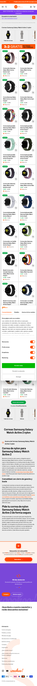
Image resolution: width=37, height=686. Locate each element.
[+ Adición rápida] (15, 63)
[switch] (32, 347)
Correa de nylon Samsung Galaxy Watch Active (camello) (10, 390)
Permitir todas (18, 365)
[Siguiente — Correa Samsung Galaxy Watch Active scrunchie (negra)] (16, 86)
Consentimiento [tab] (7, 312)
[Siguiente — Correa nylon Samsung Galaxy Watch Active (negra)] (33, 57)
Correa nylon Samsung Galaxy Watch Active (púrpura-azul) (9, 185)
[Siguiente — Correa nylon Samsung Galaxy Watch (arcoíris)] (33, 259)
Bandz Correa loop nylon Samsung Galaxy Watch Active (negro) (9, 302)
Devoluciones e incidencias (9, 638)
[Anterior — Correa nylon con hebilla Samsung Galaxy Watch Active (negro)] (3, 230)
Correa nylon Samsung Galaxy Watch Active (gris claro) (27, 98)
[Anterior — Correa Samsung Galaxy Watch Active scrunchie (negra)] (3, 86)
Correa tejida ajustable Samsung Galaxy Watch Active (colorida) (9, 127)
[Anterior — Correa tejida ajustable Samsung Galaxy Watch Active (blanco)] (3, 202)
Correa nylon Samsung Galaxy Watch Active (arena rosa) (9, 70)
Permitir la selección (18, 371)
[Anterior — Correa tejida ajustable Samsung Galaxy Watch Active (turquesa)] (3, 144)
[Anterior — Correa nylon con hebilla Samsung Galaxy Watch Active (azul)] (21, 290)
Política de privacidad (7, 664)
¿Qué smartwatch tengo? (10, 18)
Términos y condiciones (8, 661)
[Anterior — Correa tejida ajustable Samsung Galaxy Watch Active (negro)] (21, 115)
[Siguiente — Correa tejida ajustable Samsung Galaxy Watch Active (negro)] (33, 115)
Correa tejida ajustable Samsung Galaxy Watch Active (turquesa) (9, 156)
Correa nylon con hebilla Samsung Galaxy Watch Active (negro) (9, 243)
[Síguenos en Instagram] (3, 671)
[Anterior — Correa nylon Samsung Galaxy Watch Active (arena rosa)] (3, 57)
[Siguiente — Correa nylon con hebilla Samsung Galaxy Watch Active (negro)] (16, 230)
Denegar (18, 377)
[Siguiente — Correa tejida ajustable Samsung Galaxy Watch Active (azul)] (33, 202)
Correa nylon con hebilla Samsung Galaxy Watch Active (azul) (26, 302)
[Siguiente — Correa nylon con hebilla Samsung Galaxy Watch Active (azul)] (33, 290)
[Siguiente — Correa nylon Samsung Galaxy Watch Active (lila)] (33, 173)
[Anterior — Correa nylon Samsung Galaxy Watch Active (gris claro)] (21, 86)
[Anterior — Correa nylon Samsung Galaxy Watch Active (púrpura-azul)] (3, 173)
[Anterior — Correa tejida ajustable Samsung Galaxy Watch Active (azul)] (21, 202)
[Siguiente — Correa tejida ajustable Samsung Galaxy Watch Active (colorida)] (16, 115)
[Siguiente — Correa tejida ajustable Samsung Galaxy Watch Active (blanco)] (16, 202)
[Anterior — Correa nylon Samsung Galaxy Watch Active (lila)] (21, 173)
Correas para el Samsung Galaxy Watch (13, 22)
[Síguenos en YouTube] (7, 671)
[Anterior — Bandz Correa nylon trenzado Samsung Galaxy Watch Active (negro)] (3, 259)
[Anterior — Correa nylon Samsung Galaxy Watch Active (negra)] (21, 57)
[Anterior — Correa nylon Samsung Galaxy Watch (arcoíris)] (21, 259)
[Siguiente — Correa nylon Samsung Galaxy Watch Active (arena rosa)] (16, 57)
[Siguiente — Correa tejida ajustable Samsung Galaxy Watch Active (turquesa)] (16, 144)
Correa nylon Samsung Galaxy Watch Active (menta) (26, 390)
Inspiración (5, 647)
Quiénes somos (17, 594)
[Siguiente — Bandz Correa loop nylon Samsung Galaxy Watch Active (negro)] (16, 290)
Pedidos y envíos (6, 632)
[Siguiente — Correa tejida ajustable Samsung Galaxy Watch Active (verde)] (33, 144)
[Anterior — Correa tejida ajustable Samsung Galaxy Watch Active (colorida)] (3, 115)
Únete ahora (17, 559)
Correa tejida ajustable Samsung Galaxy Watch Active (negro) (26, 127)
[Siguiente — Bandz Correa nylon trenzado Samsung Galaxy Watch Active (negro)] (16, 259)
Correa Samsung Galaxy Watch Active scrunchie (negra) (9, 98)
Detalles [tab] (16, 312)
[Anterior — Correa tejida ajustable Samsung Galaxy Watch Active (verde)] (21, 144)
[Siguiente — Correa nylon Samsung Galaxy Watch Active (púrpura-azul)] (16, 173)
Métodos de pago (6, 635)
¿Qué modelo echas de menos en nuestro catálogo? (10, 654)
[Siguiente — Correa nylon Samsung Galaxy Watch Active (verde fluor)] (33, 230)
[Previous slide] (4, 36)
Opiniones (4, 658)
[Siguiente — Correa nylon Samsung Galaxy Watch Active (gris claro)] (33, 86)
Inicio (3, 22)
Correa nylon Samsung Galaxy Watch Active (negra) (26, 70)
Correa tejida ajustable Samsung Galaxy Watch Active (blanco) (9, 214)
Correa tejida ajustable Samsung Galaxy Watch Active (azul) (26, 214)
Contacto (6, 594)
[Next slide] (33, 36)
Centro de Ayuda (6, 630)
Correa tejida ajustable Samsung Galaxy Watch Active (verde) (26, 156)
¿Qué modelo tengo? (7, 650)
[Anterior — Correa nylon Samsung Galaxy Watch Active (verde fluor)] (21, 230)
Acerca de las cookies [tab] (28, 312)
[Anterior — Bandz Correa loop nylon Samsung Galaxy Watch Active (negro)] (3, 290)
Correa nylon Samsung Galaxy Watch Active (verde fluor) (26, 243)
